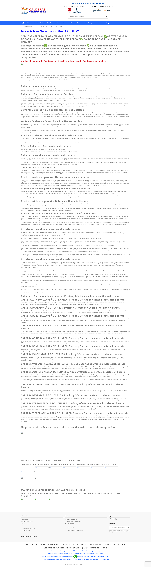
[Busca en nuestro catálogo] (106, 17)
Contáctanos (26, 530)
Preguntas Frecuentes (28, 528)
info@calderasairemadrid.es (75, 530)
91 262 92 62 (70, 527)
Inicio (23, 523)
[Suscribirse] (128, 527)
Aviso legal (25, 519)
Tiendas (24, 526)
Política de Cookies (27, 521)
